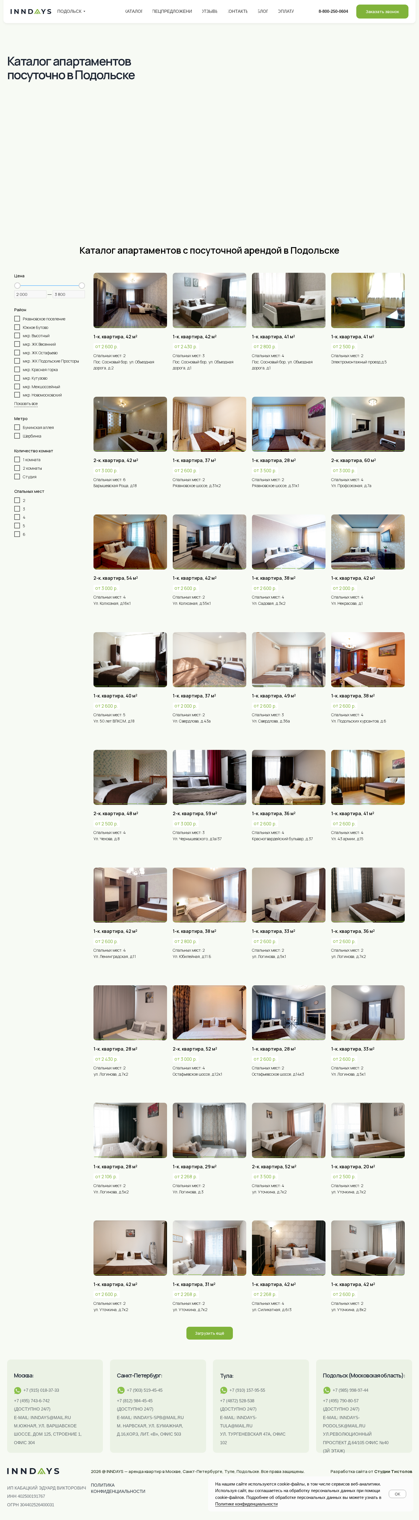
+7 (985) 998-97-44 (350, 1390)
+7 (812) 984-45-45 (134, 1401)
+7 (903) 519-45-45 (144, 1390)
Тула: (226, 1375)
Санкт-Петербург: (139, 1375)
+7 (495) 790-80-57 (341, 1401)
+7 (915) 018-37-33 (41, 1390)
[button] (382, 12)
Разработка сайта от (371, 1471)
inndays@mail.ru (50, 1417)
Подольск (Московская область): (364, 1375)
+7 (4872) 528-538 (237, 1401)
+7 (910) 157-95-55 (247, 1390)
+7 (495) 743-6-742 (32, 1401)
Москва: (23, 1375)
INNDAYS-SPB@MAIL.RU (158, 1417)
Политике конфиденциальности (246, 1503)
